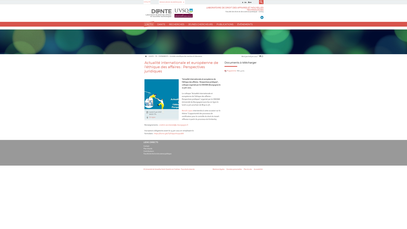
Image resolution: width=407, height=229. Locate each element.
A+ (246, 2)
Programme (231, 71)
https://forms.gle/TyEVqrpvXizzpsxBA (169, 134)
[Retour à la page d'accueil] (169, 13)
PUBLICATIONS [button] (225, 24)
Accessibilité (258, 169)
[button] (149, 24)
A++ (250, 2)
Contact (146, 146)
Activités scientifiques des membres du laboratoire (186, 56)
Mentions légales (218, 169)
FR (156, 56)
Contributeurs (149, 151)
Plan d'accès (148, 149)
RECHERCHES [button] (176, 24)
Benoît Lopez (187, 111)
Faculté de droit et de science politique (157, 154)
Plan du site (248, 169)
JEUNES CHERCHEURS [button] (200, 24)
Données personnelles (234, 169)
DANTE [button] (161, 24)
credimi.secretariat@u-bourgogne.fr (173, 125)
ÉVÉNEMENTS (163, 56)
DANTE (151, 56)
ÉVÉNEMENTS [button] (245, 24)
